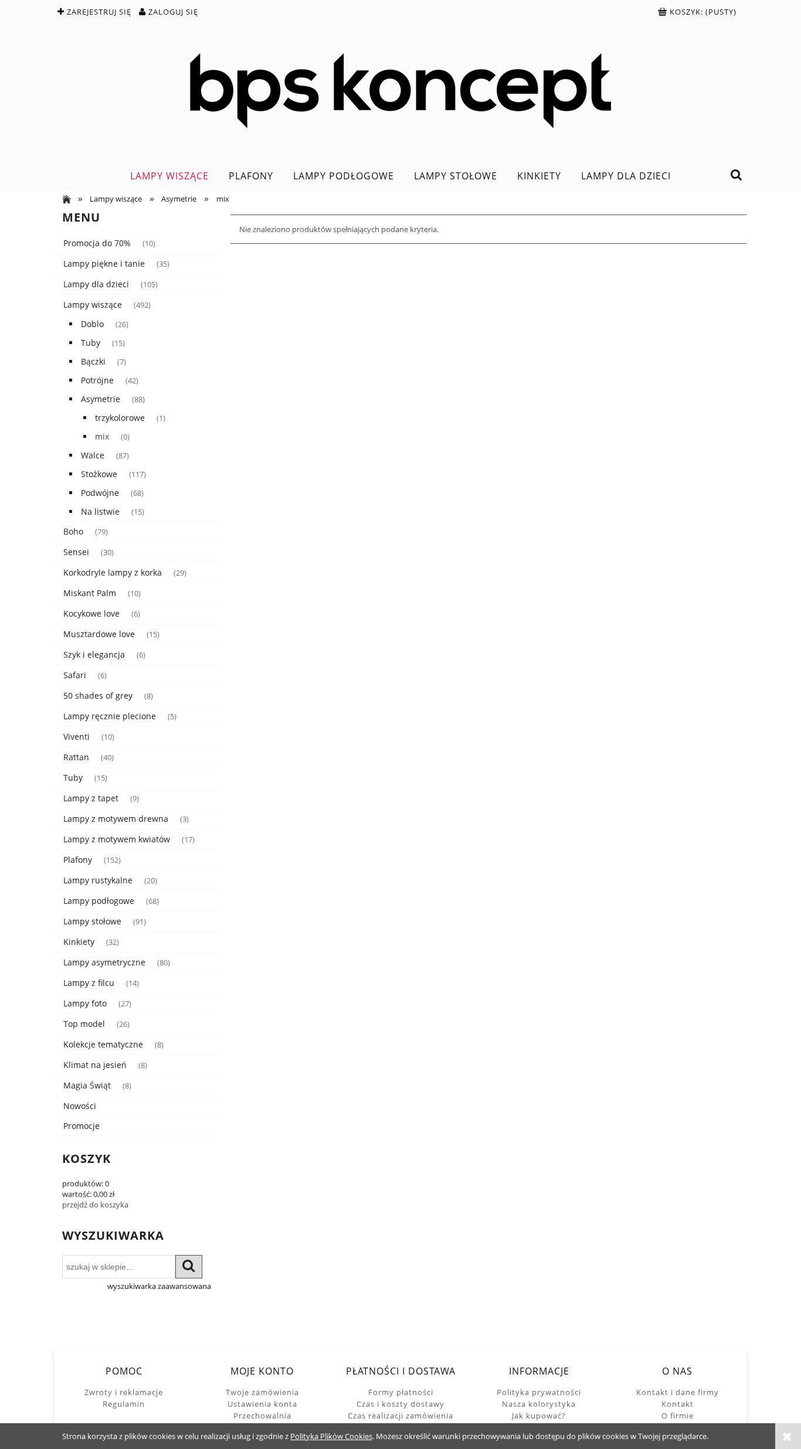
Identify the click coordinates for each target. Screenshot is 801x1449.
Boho (73, 531)
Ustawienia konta (262, 1404)
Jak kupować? (539, 1415)
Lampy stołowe (92, 921)
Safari (74, 675)
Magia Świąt (87, 1085)
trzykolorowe (120, 417)
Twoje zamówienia (262, 1392)
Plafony (77, 859)
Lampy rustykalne (98, 880)
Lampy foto (85, 1003)
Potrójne (97, 380)
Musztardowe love (99, 634)
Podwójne (100, 492)
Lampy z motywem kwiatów (116, 839)
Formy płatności (400, 1392)
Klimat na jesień (95, 1064)
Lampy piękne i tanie (104, 263)
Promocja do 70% (97, 243)
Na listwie (100, 511)
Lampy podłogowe (98, 900)
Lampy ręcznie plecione (109, 716)
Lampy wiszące (92, 304)
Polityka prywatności (539, 1392)
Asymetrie (100, 398)
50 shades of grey (98, 695)
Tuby (90, 342)
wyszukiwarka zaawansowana (159, 1286)
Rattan (76, 757)
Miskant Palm (89, 592)
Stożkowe (99, 473)
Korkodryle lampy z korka (112, 572)
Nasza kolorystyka (539, 1404)
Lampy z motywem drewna (115, 818)
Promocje (81, 1125)
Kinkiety (78, 941)
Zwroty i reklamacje (123, 1392)
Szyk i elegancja (94, 654)
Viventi (76, 736)
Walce (92, 455)
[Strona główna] (400, 91)
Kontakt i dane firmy (677, 1392)
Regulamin (124, 1404)
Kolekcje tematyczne (103, 1044)
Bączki (93, 361)
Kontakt (677, 1404)
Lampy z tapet (90, 798)
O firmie (677, 1415)
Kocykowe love (91, 613)
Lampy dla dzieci (96, 284)
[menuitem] (169, 176)
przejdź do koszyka (95, 1204)
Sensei (76, 551)
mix (102, 436)
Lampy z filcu (88, 982)
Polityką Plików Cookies (331, 1436)
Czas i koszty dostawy (400, 1404)
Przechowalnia (262, 1415)
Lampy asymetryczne (104, 962)
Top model (84, 1023)
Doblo (92, 323)
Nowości (79, 1105)
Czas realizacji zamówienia (400, 1415)
